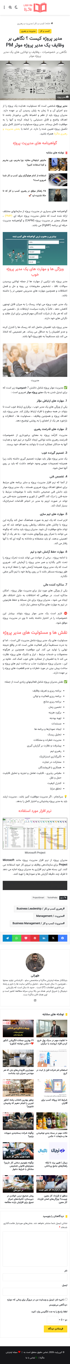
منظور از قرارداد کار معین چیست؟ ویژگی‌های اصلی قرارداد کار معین (52, 1199)
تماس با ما (30, 1358)
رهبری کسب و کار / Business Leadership (40, 909)
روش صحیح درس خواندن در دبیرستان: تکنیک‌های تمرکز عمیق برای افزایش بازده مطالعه (19, 1199)
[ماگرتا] (35, 7)
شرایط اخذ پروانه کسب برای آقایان (54, 1101)
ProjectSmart (38, 897)
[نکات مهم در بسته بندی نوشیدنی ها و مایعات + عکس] (51, 1121)
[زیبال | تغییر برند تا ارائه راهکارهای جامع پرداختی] (51, 1151)
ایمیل (64, 1285)
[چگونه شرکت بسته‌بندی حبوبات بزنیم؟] (18, 1121)
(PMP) (8, 216)
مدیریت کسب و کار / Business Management (38, 923)
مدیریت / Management (49, 916)
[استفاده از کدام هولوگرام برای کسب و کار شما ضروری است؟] (58, 179)
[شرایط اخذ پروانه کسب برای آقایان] (51, 1088)
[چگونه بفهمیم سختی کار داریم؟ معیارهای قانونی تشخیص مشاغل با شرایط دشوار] (18, 1151)
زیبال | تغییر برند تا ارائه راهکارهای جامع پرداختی (56, 1164)
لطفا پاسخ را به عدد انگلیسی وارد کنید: (49, 1312)
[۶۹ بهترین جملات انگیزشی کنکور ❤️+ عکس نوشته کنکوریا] (18, 1028)
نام (66, 1271)
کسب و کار (39, 24)
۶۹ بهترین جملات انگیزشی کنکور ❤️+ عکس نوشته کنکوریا (18, 1042)
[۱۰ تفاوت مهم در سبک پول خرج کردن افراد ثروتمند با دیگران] (51, 1028)
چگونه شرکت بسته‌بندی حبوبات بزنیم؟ (19, 1134)
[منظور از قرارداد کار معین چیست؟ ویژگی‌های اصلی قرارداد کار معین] (51, 1184)
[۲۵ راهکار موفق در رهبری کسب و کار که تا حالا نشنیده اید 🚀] (58, 195)
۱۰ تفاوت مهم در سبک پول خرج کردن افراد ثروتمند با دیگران (52, 1042)
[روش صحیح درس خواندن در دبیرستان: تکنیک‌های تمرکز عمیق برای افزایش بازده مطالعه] (18, 1184)
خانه (48, 24)
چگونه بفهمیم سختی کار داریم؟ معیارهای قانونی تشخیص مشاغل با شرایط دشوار (19, 1166)
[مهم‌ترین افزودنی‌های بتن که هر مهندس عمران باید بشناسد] (18, 1058)
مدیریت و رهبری (25, 24)
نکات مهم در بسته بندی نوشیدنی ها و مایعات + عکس (51, 1134)
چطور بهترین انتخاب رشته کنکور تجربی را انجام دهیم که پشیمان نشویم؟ (19, 1103)
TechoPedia (52, 897)
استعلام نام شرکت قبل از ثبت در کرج (51, 1071)
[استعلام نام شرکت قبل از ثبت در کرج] (51, 1058)
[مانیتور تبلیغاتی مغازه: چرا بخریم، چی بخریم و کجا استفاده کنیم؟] (58, 164)
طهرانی (35, 975)
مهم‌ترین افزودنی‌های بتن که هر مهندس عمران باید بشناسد (18, 1071)
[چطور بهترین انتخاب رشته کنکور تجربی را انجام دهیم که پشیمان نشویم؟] (18, 1088)
